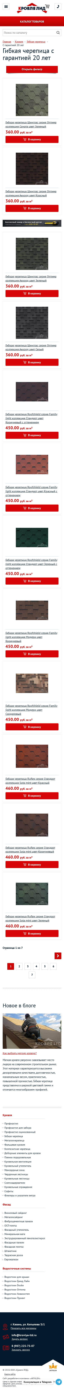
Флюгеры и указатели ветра (19, 1195)
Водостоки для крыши (16, 1276)
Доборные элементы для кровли (22, 1153)
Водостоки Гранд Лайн (17, 1281)
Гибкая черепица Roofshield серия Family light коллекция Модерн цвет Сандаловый (31, 710)
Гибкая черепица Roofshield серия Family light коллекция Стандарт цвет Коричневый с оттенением (31, 418)
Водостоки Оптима (14, 1289)
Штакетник (10, 1251)
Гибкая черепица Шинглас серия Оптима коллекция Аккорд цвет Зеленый (31, 278)
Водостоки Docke (14, 1285)
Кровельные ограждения (18, 1187)
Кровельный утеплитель (17, 1165)
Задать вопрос (20, 1339)
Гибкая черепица (13, 1136)
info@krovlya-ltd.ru (24, 1335)
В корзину (34, 139)
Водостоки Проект (14, 1298)
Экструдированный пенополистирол (24, 1238)
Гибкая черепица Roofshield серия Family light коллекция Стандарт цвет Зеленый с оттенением (31, 564)
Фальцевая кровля (14, 1144)
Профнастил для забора (17, 1127)
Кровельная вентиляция (17, 1161)
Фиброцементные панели (18, 1221)
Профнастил (11, 1123)
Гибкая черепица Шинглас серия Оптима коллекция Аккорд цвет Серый (31, 347)
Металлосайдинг (13, 1217)
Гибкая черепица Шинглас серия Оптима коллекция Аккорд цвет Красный (31, 193)
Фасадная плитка (13, 1246)
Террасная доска (13, 1255)
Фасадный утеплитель (16, 1229)
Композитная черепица (17, 1148)
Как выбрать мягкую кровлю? (20, 1053)
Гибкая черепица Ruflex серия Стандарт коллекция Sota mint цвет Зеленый (30, 918)
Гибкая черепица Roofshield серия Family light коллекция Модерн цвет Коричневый (31, 637)
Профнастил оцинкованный (20, 1132)
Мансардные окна (14, 1170)
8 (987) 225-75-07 (23, 1346)
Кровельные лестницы (16, 1178)
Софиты (8, 1191)
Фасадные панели (14, 1242)
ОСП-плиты (10, 1225)
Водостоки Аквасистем (17, 1293)
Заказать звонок (21, 1349)
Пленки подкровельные (17, 1157)
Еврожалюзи (11, 1259)
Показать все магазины (23, 1328)
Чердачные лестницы (16, 1174)
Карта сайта (9, 1374)
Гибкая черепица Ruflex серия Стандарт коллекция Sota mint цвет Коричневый (30, 849)
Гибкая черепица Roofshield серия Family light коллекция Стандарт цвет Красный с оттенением (31, 491)
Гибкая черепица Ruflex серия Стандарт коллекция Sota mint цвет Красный (30, 780)
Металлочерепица (14, 1140)
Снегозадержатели (14, 1182)
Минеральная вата (14, 1234)
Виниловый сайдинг (15, 1212)
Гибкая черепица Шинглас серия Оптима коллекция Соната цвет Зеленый (31, 124)
